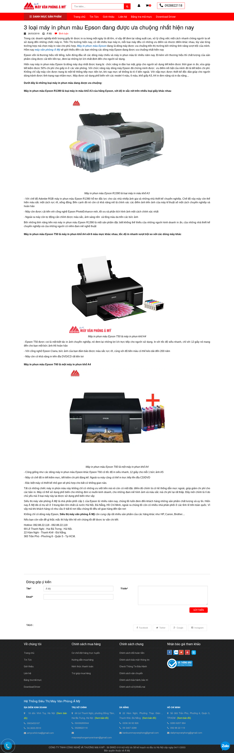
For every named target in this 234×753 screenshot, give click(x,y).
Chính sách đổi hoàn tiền (131, 653)
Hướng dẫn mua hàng (82, 660)
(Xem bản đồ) (102, 718)
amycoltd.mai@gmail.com (40, 733)
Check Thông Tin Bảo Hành (133, 666)
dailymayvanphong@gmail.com (186, 733)
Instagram (199, 628)
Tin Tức (94, 16)
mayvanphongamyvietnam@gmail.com (92, 737)
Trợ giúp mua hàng (81, 673)
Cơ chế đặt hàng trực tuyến (86, 653)
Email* (29, 597)
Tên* (28, 588)
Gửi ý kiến (198, 610)
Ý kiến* (124, 588)
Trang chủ (79, 16)
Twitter (162, 628)
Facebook (143, 628)
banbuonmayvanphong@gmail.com (141, 733)
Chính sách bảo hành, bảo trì (133, 680)
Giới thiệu (108, 16)
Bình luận (62, 33)
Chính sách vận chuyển (131, 673)
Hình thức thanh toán (82, 666)
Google (180, 628)
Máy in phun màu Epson (91, 46)
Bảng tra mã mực (141, 16)
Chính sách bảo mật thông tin (134, 660)
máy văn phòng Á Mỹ (47, 49)
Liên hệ (122, 16)
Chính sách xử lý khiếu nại (132, 687)
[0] (147, 5)
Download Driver (166, 16)
